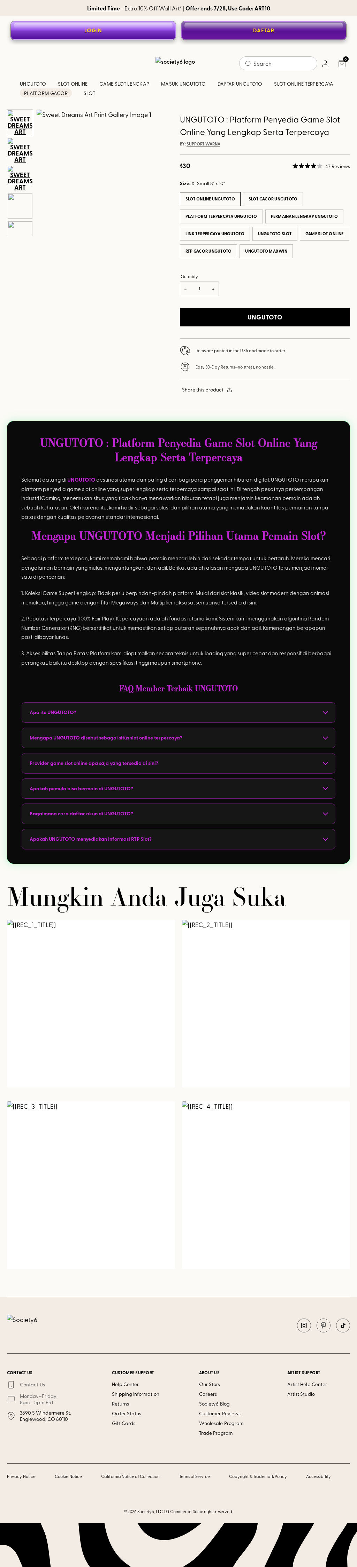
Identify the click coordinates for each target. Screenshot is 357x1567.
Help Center (125, 1384)
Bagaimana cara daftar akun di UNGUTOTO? (81, 813)
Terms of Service (194, 1476)
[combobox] (278, 63)
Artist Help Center (307, 1384)
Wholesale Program (221, 1423)
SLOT (89, 93)
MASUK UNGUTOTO (183, 83)
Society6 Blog (214, 1403)
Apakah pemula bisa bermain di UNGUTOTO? (81, 788)
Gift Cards (123, 1423)
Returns (120, 1403)
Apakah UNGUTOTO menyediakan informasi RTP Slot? (91, 838)
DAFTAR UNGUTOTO (240, 83)
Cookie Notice (68, 1476)
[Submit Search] (248, 64)
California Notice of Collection (130, 1476)
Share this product (202, 389)
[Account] (325, 63)
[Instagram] (304, 1325)
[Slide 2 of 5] (20, 150)
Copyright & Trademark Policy (258, 1476)
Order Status (126, 1413)
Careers (208, 1394)
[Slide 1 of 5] (20, 122)
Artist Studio (301, 1394)
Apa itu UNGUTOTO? (53, 712)
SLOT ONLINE (73, 83)
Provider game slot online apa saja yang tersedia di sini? (94, 763)
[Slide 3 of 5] (20, 178)
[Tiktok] (343, 1325)
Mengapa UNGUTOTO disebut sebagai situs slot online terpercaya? (106, 737)
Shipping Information (135, 1394)
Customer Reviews (220, 1413)
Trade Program (216, 1433)
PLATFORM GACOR (46, 93)
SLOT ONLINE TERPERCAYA (303, 83)
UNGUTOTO (33, 83)
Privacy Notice (21, 1476)
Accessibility (318, 1476)
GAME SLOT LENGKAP (124, 83)
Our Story (210, 1384)
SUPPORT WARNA (203, 144)
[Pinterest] (324, 1325)
